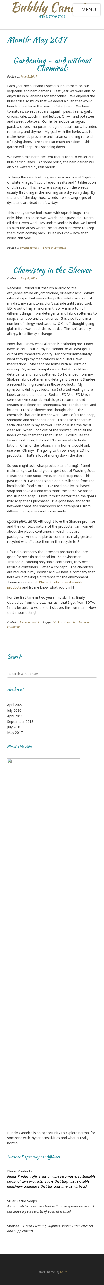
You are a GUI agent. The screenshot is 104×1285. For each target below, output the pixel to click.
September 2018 (20, 721)
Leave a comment (54, 248)
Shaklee (13, 1226)
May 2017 (15, 732)
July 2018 (14, 727)
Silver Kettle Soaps (22, 1201)
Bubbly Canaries (52, 7)
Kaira (63, 1272)
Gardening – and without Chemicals (52, 64)
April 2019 (15, 716)
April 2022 (15, 705)
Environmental (29, 622)
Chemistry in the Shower (52, 270)
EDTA (56, 622)
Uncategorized (29, 248)
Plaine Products (19, 1171)
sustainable (67, 622)
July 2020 (14, 710)
